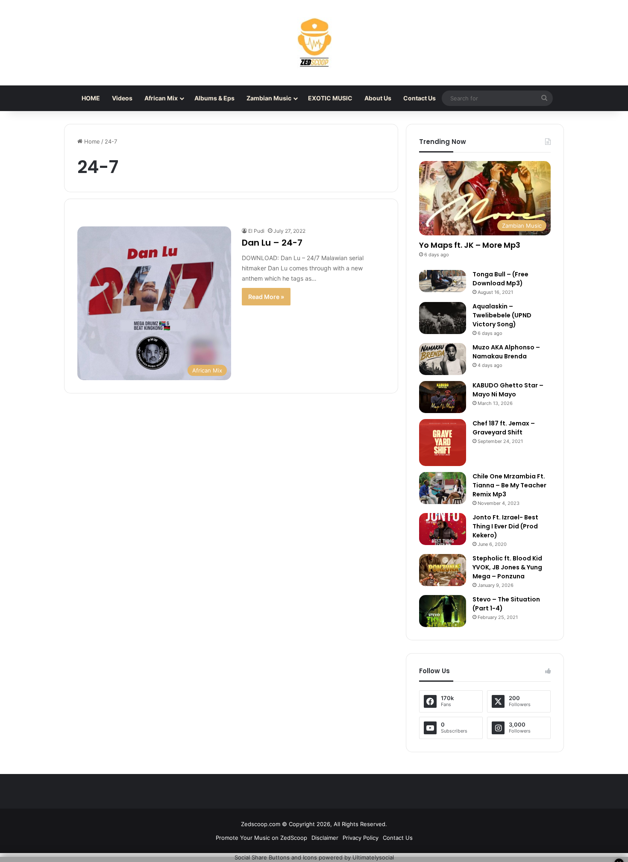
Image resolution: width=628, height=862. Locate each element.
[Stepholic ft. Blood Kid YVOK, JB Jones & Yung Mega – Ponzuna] (442, 570)
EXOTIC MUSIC (330, 98)
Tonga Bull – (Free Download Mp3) (500, 278)
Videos (122, 98)
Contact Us (419, 98)
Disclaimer (324, 837)
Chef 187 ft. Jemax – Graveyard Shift (503, 428)
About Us (377, 98)
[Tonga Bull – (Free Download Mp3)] (442, 281)
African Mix (161, 98)
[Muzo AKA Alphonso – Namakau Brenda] (442, 359)
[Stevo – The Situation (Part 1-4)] (442, 611)
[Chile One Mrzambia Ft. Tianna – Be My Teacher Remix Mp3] (442, 488)
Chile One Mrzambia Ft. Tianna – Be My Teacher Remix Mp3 (509, 485)
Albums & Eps (214, 98)
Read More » (266, 296)
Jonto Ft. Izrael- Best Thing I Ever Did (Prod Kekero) (505, 526)
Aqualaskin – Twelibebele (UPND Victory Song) (501, 315)
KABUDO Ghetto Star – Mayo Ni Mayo (507, 390)
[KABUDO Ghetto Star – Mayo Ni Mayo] (442, 397)
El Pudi (256, 231)
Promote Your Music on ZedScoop (261, 837)
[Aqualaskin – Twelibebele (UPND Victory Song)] (442, 318)
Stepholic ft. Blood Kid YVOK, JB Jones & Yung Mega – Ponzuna (507, 567)
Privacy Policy (361, 837)
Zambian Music (269, 98)
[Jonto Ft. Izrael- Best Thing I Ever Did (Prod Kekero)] (442, 529)
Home (91, 141)
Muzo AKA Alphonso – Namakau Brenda (506, 352)
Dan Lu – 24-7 (272, 243)
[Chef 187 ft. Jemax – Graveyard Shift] (442, 442)
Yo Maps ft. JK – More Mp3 (469, 245)
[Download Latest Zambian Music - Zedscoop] (314, 42)
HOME (91, 98)
